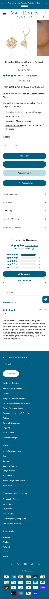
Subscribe (11, 373)
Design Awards (9, 471)
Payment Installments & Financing (16, 413)
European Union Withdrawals (14, 398)
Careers (6, 461)
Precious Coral (8, 514)
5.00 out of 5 (31, 245)
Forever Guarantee (13, 125)
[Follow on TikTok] (32, 564)
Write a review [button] (24, 274)
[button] (9, 75)
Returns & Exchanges (11, 423)
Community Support (11, 499)
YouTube (6, 556)
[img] (9, 310)
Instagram (7, 537)
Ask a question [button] (24, 280)
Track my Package (10, 437)
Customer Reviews (10, 466)
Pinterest (6, 547)
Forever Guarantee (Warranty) (14, 408)
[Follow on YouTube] (25, 564)
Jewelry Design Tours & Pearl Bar (15, 480)
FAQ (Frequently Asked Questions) (16, 403)
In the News (7, 475)
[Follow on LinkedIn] (39, 564)
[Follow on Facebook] (4, 564)
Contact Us (7, 393)
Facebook (6, 542)
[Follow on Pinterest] (18, 564)
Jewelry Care (8, 504)
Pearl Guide (7, 509)
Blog (4, 456)
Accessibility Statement (12, 388)
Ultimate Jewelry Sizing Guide (14, 518)
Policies (6, 418)
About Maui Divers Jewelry (13, 451)
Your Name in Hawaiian (12, 523)
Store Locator (8, 432)
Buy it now (24, 164)
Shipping (6, 428)
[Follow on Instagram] (11, 564)
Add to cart (24, 156)
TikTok (5, 552)
